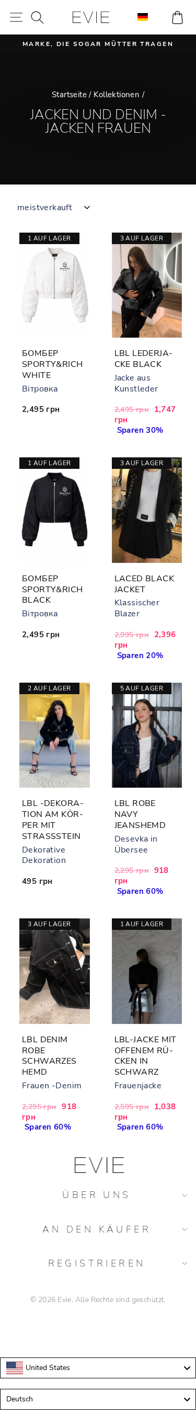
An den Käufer (96, 1229)
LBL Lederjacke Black (143, 359)
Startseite (69, 94)
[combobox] (98, 1367)
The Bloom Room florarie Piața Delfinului (98, 1330)
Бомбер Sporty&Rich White (52, 364)
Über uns (96, 1195)
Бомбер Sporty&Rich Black (52, 589)
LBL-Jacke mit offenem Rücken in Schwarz (145, 1056)
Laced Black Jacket (144, 584)
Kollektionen (117, 94)
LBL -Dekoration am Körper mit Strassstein (53, 820)
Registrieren (97, 1263)
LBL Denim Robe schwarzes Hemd (49, 1056)
